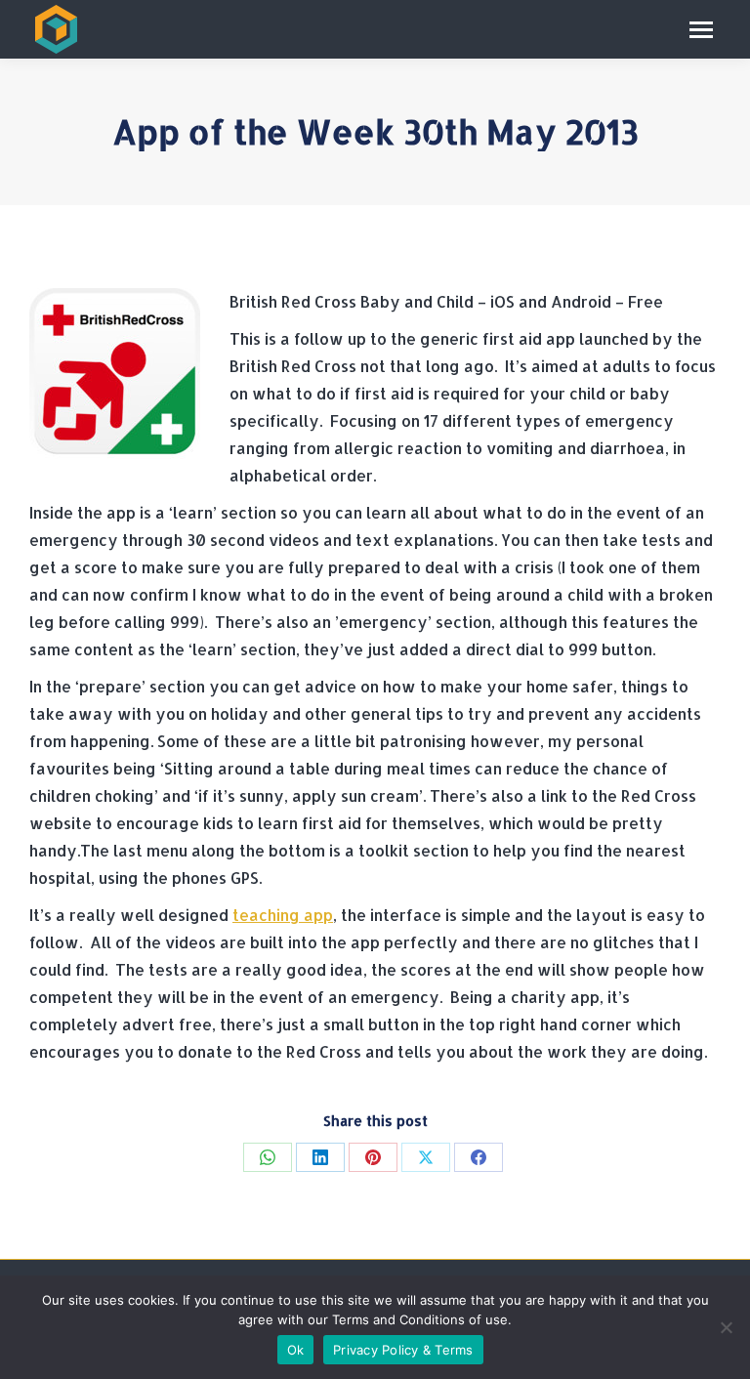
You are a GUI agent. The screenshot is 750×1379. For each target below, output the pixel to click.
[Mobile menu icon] (701, 30)
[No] (725, 1327)
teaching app (282, 914)
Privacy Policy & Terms (403, 1350)
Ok (296, 1350)
